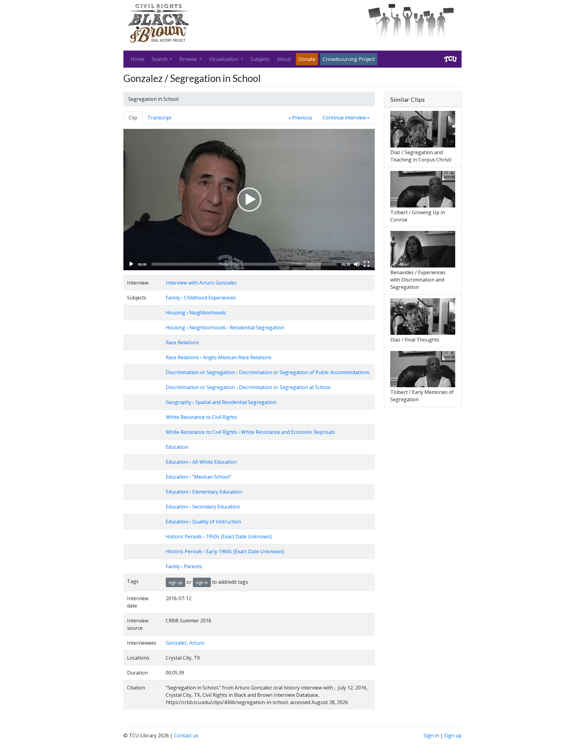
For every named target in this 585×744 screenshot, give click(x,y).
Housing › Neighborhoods (196, 312)
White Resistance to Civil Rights (201, 417)
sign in (202, 582)
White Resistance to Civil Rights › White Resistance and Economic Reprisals (250, 432)
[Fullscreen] (366, 264)
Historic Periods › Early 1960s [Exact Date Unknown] (225, 551)
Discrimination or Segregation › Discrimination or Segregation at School (248, 387)
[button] (249, 199)
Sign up (453, 735)
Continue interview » (346, 117)
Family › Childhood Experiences (201, 297)
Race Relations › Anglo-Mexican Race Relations (218, 357)
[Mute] (357, 264)
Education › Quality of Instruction (203, 521)
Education (177, 447)
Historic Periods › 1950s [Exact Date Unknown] (218, 536)
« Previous (300, 117)
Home (137, 59)
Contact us (186, 735)
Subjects (260, 59)
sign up (175, 582)
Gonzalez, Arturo (185, 642)
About (284, 59)
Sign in (431, 735)
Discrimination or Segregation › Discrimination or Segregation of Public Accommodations (267, 372)
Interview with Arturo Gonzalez (201, 282)
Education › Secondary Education (203, 506)
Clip (133, 117)
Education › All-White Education (201, 462)
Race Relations (182, 342)
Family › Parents (184, 566)
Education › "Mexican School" (198, 476)
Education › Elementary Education (204, 491)
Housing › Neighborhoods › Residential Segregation (225, 327)
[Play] (131, 264)
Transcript (159, 117)
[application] (249, 199)
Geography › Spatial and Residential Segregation (221, 402)
